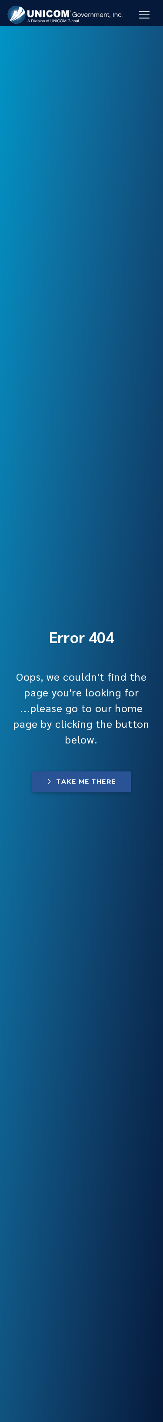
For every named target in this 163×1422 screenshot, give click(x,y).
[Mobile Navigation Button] (144, 15)
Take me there (86, 781)
